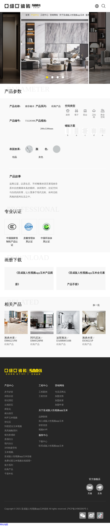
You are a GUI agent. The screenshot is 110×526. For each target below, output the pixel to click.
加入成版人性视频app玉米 (51, 421)
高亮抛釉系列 (10, 430)
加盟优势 (59, 396)
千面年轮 (8, 473)
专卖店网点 (60, 392)
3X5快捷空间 (10, 448)
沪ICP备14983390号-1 (77, 508)
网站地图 (4, 524)
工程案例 (43, 392)
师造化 (7, 409)
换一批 (96, 305)
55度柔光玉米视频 (13, 426)
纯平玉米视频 (10, 417)
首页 (27, 15)
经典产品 (8, 469)
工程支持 (43, 396)
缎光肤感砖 (9, 435)
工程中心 (44, 15)
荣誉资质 (43, 425)
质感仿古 (8, 439)
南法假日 (8, 413)
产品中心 (35, 15)
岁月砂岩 (8, 392)
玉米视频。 (9, 452)
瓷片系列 (8, 465)
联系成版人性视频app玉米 (51, 446)
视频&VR (43, 429)
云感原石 (8, 404)
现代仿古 (8, 443)
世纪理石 (8, 400)
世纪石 (7, 422)
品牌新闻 (43, 416)
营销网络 (54, 15)
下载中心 (43, 441)
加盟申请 (59, 404)
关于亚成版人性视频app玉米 (71, 15)
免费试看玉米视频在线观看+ (18, 460)
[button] (47, 77)
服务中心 (90, 15)
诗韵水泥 (8, 396)
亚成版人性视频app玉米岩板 (18, 456)
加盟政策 (59, 400)
